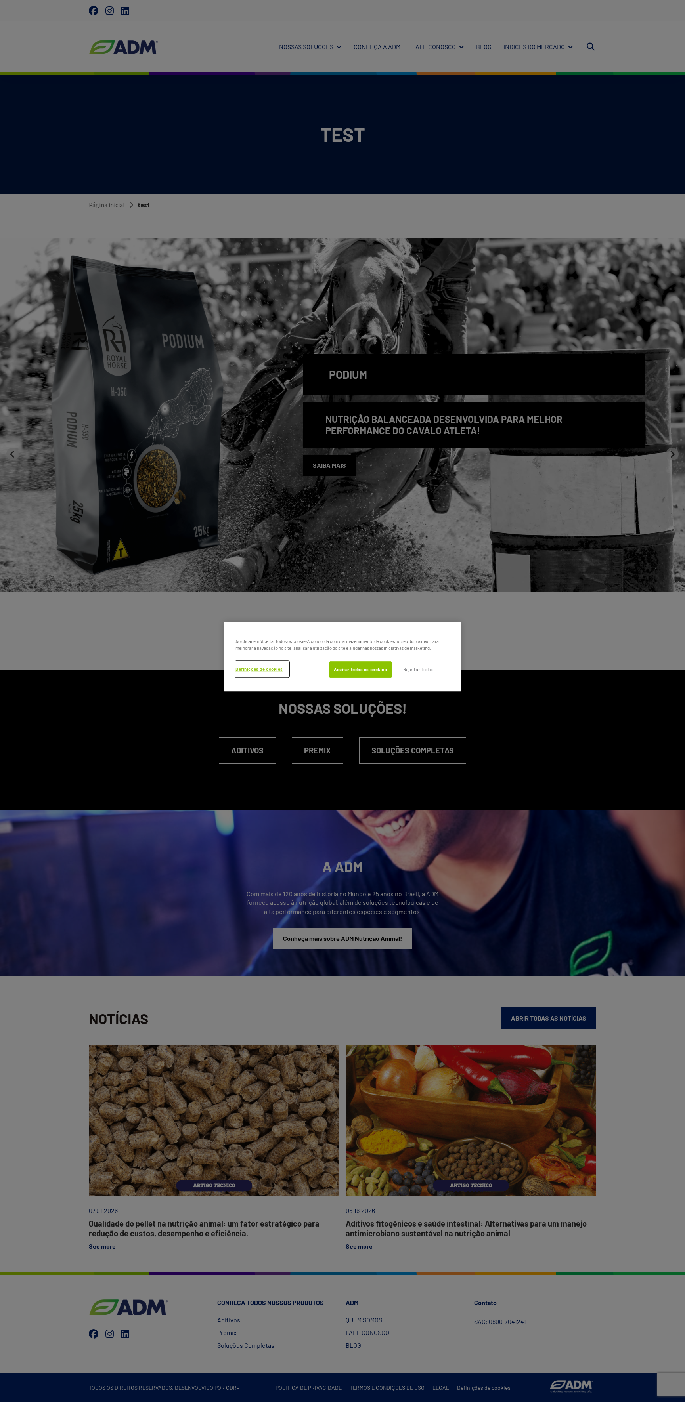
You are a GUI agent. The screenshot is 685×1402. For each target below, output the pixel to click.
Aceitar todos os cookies (360, 669)
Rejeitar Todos (418, 669)
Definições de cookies (259, 668)
